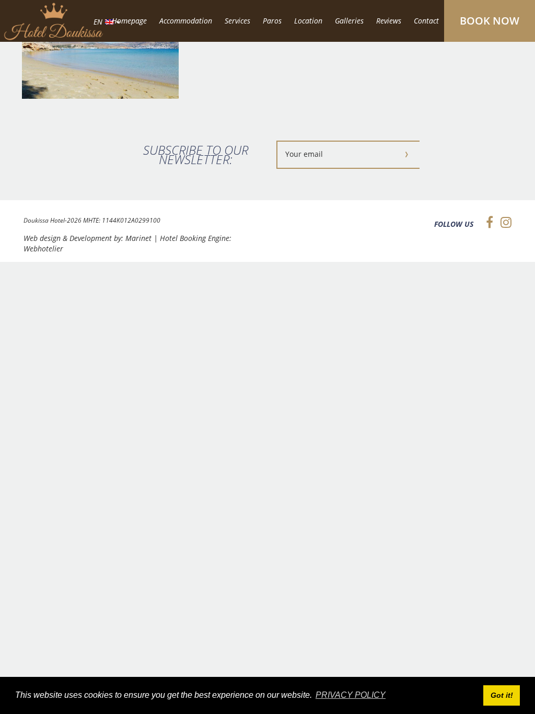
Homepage (129, 21)
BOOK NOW (489, 21)
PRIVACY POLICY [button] (351, 694)
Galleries (349, 21)
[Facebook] (487, 222)
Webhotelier (43, 249)
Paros (272, 21)
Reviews (388, 21)
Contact (426, 21)
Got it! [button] (502, 695)
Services (237, 21)
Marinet (138, 238)
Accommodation (185, 21)
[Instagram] (503, 222)
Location (308, 21)
